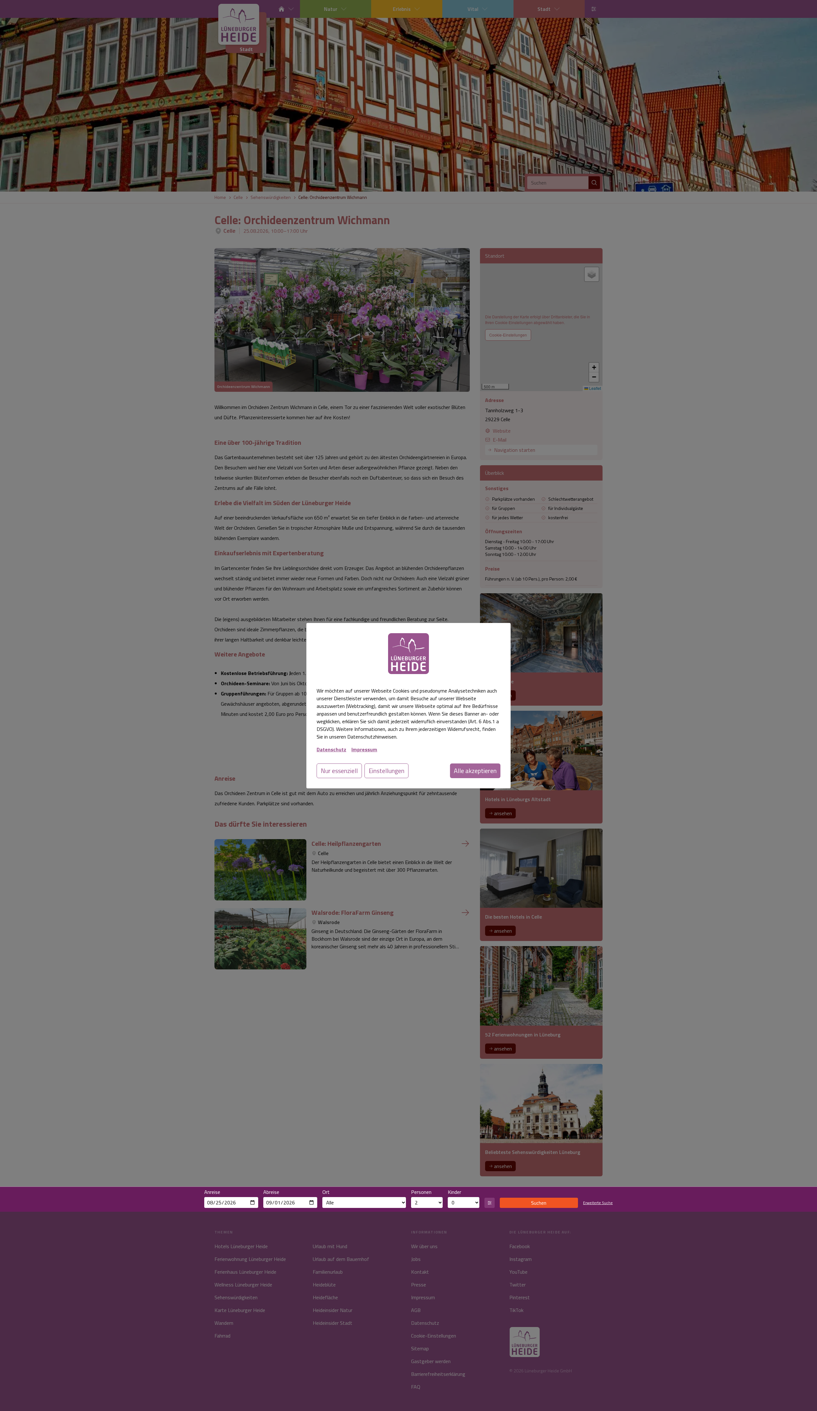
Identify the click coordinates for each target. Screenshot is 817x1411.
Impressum (364, 749)
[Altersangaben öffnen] (489, 1203)
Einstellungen (386, 771)
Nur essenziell (339, 771)
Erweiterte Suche (598, 1202)
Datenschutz (331, 749)
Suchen (538, 1203)
